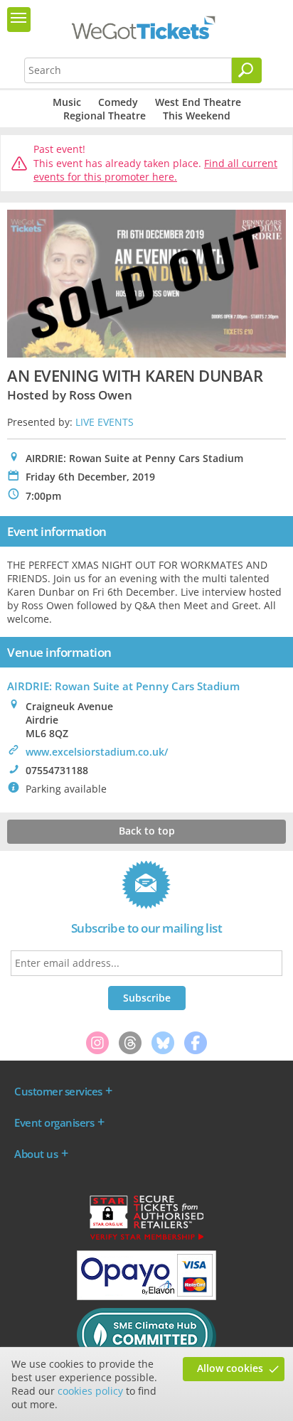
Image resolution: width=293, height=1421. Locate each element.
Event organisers (54, 1122)
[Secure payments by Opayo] (146, 1296)
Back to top (147, 830)
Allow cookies (230, 1368)
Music (67, 102)
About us (36, 1154)
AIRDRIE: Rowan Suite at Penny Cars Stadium (123, 686)
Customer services (58, 1091)
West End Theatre (198, 102)
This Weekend (196, 115)
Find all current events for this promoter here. (155, 170)
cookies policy (90, 1391)
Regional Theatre (104, 115)
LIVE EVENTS (104, 422)
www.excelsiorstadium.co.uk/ (97, 751)
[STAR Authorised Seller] (146, 1239)
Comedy (118, 102)
